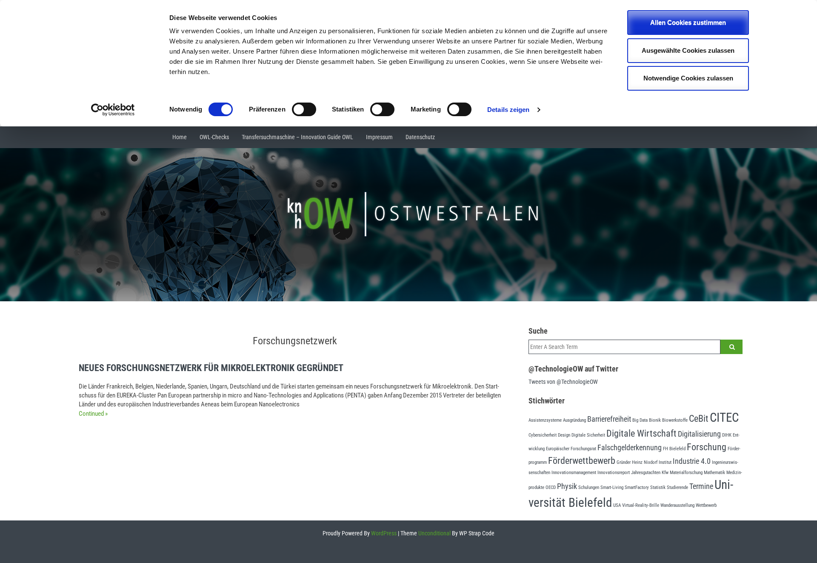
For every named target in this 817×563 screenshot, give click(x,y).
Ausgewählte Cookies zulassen (688, 50)
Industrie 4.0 (692, 461)
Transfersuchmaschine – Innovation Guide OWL (297, 137)
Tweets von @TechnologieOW (563, 381)
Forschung (706, 446)
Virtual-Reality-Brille (640, 505)
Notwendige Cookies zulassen (688, 78)
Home (179, 137)
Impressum (379, 137)
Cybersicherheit (542, 435)
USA (617, 505)
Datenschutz (420, 137)
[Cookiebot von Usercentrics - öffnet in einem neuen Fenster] (113, 109)
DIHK (726, 435)
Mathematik (714, 472)
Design (564, 435)
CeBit (698, 418)
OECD (551, 487)
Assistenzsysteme (545, 420)
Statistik (658, 487)
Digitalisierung (699, 434)
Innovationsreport (613, 472)
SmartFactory (637, 487)
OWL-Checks (214, 137)
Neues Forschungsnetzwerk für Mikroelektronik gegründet (211, 368)
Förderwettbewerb (581, 460)
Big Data (640, 420)
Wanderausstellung (677, 505)
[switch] (304, 109)
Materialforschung (686, 472)
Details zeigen (508, 109)
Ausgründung (574, 420)
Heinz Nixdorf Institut (651, 462)
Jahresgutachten (645, 472)
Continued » (93, 413)
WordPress (383, 533)
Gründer (624, 462)
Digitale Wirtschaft (641, 433)
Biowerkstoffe (675, 420)
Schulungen (588, 487)
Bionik (655, 420)
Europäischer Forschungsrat (571, 449)
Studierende (677, 487)
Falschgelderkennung (629, 447)
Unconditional (434, 533)
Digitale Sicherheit (588, 435)
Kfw (665, 472)
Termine (701, 486)
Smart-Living (611, 487)
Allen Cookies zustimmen (688, 22)
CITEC (724, 417)
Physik (567, 486)
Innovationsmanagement (573, 472)
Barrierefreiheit (609, 419)
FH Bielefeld (674, 449)
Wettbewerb (706, 505)
